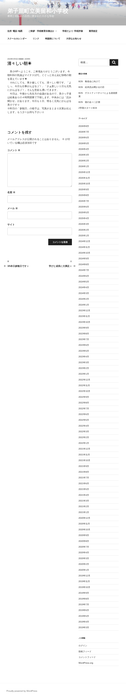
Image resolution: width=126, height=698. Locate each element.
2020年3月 (84, 558)
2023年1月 (84, 374)
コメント (13, 150)
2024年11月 (84, 247)
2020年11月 (84, 523)
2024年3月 (84, 293)
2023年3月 (84, 362)
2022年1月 (84, 443)
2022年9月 (84, 397)
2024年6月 (84, 276)
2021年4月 (84, 495)
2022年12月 (84, 379)
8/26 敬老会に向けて (89, 81)
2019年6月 (84, 610)
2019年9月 (84, 593)
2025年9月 (84, 189)
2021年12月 (84, 449)
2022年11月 (84, 385)
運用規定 (93, 31)
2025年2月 (84, 230)
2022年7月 (84, 408)
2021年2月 (84, 506)
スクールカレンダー (17, 38)
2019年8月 (84, 598)
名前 (11, 192)
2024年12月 (84, 241)
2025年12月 (84, 172)
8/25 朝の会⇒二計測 (89, 102)
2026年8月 (84, 126)
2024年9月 (84, 258)
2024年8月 (84, 264)
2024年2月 (84, 299)
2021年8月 (84, 472)
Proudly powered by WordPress (21, 691)
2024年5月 (84, 281)
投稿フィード (85, 651)
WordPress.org (86, 663)
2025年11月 (84, 178)
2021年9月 (84, 466)
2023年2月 (84, 368)
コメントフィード (87, 657)
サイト (11, 224)
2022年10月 (84, 391)
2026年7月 (84, 132)
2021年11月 (84, 454)
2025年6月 (84, 206)
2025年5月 (84, 212)
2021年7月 (84, 477)
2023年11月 (84, 316)
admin (27, 59)
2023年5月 (84, 351)
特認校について (52, 38)
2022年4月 (84, 426)
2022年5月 (84, 420)
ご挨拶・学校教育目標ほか (41, 31)
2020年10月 (84, 529)
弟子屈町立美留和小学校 (37, 11)
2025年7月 (84, 201)
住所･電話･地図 (14, 31)
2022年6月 (84, 414)
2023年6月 (84, 345)
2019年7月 (84, 604)
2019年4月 (84, 621)
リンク (36, 38)
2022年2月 (84, 437)
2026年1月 (84, 166)
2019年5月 (84, 616)
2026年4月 (84, 149)
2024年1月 (84, 305)
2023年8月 (84, 333)
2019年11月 (84, 581)
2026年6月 (84, 137)
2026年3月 (84, 155)
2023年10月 (84, 322)
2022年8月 (84, 402)
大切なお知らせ (73, 38)
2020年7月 (84, 547)
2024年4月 (84, 287)
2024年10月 (84, 253)
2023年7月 (84, 339)
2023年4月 (84, 356)
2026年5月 (84, 143)
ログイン (83, 645)
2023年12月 (84, 310)
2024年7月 (84, 270)
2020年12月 (84, 518)
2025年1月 (84, 235)
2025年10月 (84, 183)
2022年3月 (84, 431)
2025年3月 (84, 224)
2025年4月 (84, 218)
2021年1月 (84, 512)
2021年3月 (84, 500)
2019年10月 (84, 587)
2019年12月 (84, 575)
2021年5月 (84, 489)
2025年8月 (84, 195)
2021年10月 (84, 460)
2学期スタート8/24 (88, 108)
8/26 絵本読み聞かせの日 (91, 87)
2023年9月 (84, 327)
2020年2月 (84, 564)
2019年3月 (84, 627)
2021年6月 (84, 483)
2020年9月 (84, 535)
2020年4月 (84, 552)
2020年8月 (84, 541)
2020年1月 (84, 570)
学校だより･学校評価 (72, 31)
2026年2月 (84, 160)
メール (12, 208)
